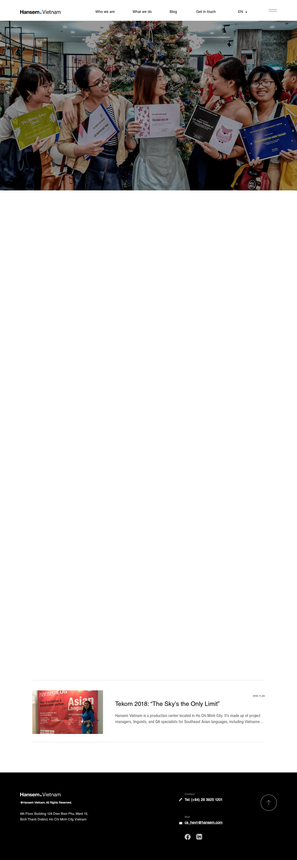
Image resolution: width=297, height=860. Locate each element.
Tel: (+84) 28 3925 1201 (204, 800)
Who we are (105, 12)
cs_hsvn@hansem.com (203, 823)
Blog (173, 12)
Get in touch (206, 12)
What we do (142, 12)
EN (240, 12)
